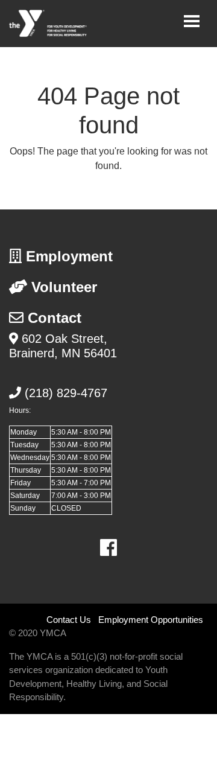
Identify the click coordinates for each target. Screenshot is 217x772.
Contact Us (68, 619)
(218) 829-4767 (66, 393)
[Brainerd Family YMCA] (48, 23)
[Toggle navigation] (191, 21)
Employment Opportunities (150, 619)
